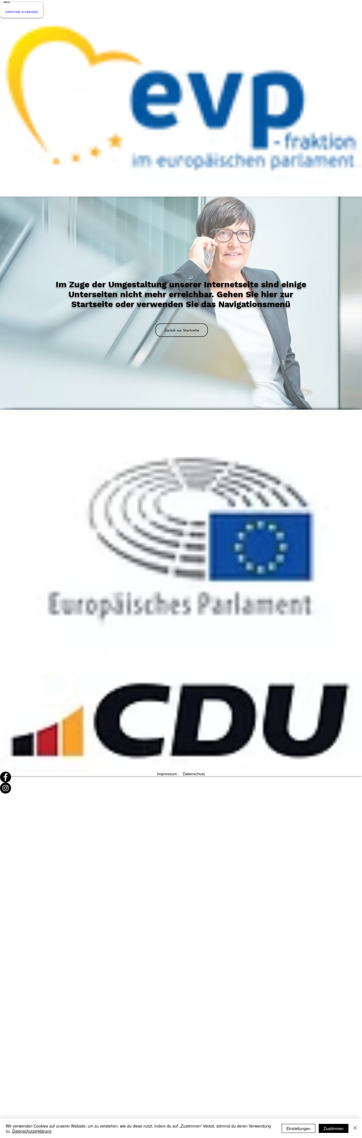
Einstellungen (298, 1128)
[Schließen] (355, 1128)
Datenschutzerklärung (31, 1131)
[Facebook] (181, 777)
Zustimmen (334, 1128)
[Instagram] (181, 788)
